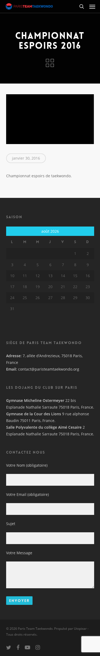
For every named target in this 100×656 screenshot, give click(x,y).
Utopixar (80, 628)
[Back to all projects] (50, 62)
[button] (92, 6)
